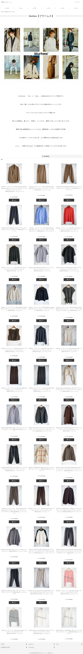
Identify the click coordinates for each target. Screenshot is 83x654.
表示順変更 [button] (46, 156)
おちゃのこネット (38, 652)
